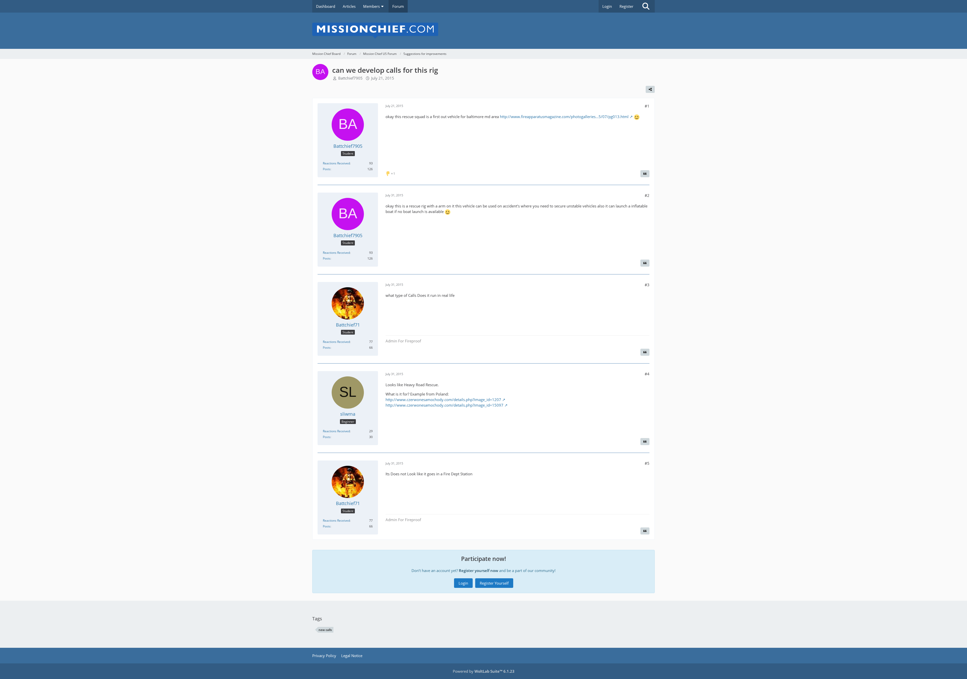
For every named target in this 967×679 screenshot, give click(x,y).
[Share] (650, 89)
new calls (325, 630)
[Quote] (644, 173)
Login (607, 6)
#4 (647, 373)
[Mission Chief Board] (483, 30)
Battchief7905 (350, 78)
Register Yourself (494, 583)
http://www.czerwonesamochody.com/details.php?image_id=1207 (443, 399)
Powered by (483, 671)
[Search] (646, 6)
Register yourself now (478, 570)
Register (626, 6)
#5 (647, 463)
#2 (647, 195)
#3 (647, 284)
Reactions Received (336, 163)
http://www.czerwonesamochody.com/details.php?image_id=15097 (444, 405)
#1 (647, 106)
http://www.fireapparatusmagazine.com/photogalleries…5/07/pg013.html (564, 116)
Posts (326, 169)
